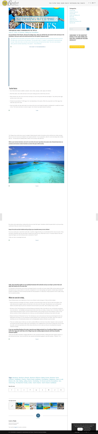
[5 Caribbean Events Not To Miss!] (97, 217)
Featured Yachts (73, 12)
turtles (30, 382)
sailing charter (28, 381)
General (21, 32)
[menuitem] (50, 3)
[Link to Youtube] (93, 3)
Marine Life (12, 381)
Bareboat (15, 377)
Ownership (72, 18)
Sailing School (73, 19)
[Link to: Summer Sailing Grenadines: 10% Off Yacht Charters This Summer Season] (12, 406)
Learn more (87, 429)
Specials (71, 22)
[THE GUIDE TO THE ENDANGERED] (36, 18)
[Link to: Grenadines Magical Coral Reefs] (19, 406)
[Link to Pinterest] (95, 3)
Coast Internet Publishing (42, 432)
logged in (16, 427)
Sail (17, 381)
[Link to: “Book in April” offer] (39, 406)
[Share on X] (18, 390)
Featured (71, 10)
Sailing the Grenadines (31, 32)
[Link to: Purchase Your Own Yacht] (32, 406)
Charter (23, 379)
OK (80, 429)
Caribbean (18, 379)
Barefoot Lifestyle (24, 377)
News (71, 16)
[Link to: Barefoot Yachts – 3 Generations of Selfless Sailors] (60, 406)
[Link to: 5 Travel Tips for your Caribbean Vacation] (53, 406)
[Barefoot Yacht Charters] (11, 3)
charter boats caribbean (34, 379)
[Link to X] (91, 3)
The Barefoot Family (21, 382)
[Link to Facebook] (89, 3)
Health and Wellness (74, 15)
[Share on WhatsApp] (24, 390)
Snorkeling (36, 381)
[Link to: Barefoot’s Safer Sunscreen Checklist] (26, 406)
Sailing (21, 381)
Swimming (12, 382)
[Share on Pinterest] (30, 390)
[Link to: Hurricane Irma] (46, 406)
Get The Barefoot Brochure (77, 46)
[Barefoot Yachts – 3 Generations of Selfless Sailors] (1, 217)
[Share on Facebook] (12, 390)
